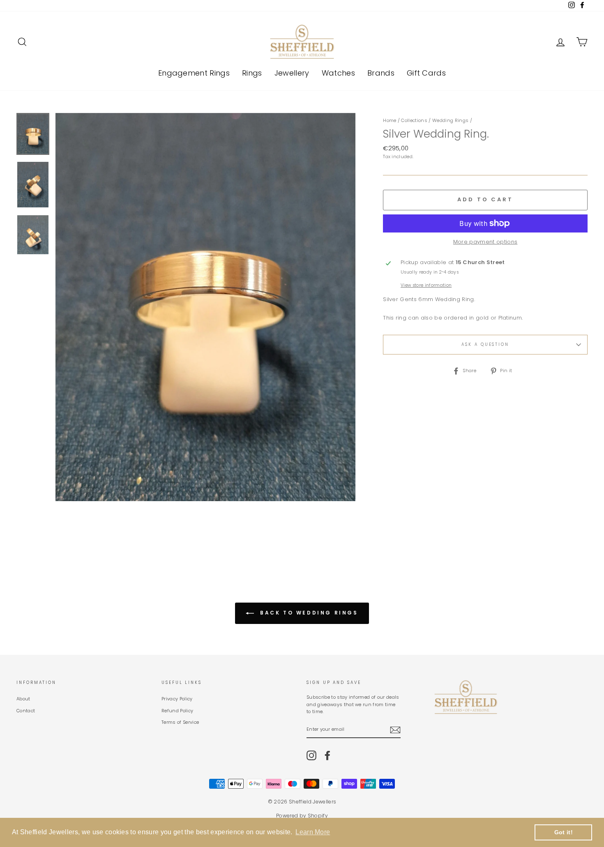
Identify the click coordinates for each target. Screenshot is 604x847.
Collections (414, 120)
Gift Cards (426, 73)
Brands (380, 73)
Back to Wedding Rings (307, 612)
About (23, 698)
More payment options (485, 242)
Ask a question (485, 344)
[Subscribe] (395, 730)
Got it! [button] (563, 832)
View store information (426, 285)
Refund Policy (177, 710)
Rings (252, 73)
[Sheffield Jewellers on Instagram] (311, 755)
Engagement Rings (194, 73)
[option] (205, 307)
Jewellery (291, 73)
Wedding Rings (450, 120)
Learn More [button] (312, 832)
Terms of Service (180, 722)
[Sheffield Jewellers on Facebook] (327, 755)
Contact (25, 710)
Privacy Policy (177, 698)
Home (389, 120)
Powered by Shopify (302, 815)
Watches (338, 73)
